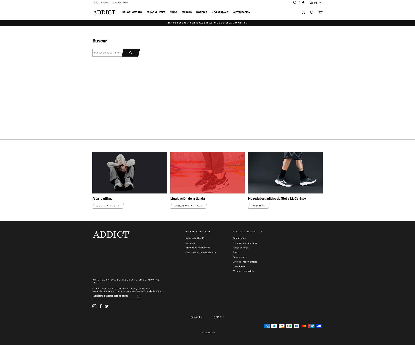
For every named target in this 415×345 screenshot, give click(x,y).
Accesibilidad (239, 266)
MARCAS (187, 12)
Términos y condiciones (245, 243)
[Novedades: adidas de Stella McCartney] (285, 172)
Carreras (190, 243)
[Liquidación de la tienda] (207, 172)
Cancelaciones (240, 257)
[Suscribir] (139, 296)
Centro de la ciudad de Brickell (201, 252)
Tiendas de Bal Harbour (198, 247)
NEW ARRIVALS (220, 12)
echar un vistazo (189, 206)
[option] (207, 22)
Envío (95, 2)
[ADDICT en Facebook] (101, 306)
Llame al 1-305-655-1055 (114, 2)
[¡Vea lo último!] (129, 172)
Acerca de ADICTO (195, 238)
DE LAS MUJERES (156, 12)
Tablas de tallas (241, 247)
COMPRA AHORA (108, 206)
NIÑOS (173, 12)
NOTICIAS (201, 12)
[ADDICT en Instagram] (94, 306)
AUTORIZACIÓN (241, 12)
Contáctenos (239, 238)
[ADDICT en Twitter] (107, 306)
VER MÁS (258, 206)
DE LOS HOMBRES (132, 12)
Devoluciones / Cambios (245, 262)
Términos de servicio (243, 271)
